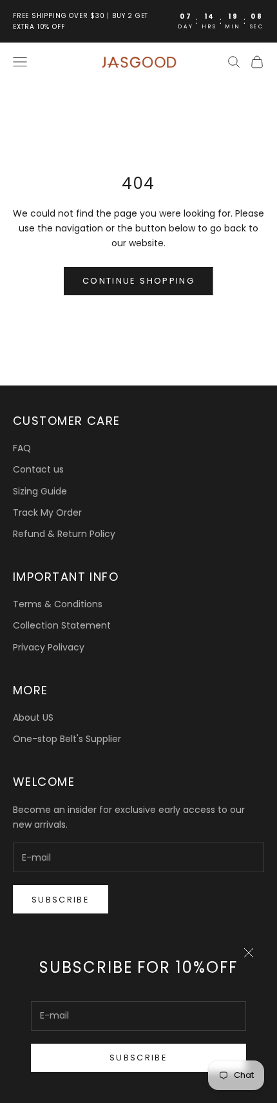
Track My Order (47, 512)
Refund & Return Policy (64, 533)
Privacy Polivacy (48, 647)
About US (33, 717)
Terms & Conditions (57, 604)
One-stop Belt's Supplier (67, 738)
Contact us (38, 469)
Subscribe (138, 1057)
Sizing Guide (40, 491)
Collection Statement (62, 625)
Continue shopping (138, 281)
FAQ (22, 448)
